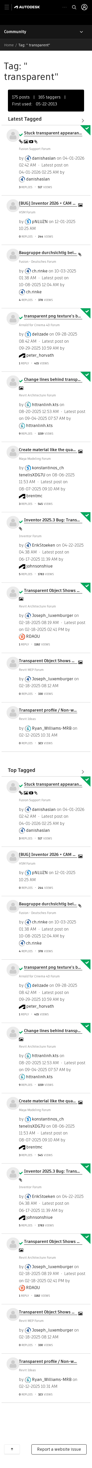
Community (15, 32)
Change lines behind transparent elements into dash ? (53, 379)
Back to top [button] (12, 1449)
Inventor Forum (30, 536)
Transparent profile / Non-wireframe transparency (48, 710)
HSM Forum (27, 212)
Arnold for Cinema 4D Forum (39, 325)
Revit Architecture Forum (37, 395)
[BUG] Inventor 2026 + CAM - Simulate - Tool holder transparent (48, 203)
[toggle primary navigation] (10, 7)
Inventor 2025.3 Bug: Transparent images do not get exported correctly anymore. (53, 520)
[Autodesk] (27, 7)
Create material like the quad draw (48, 450)
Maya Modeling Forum (35, 458)
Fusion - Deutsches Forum (37, 261)
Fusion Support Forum (35, 149)
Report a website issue (59, 1449)
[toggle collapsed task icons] (64, 7)
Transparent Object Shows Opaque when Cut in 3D (53, 590)
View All (46, 121)
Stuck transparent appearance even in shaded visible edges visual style (53, 133)
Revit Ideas (27, 719)
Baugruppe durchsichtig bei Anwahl (48, 253)
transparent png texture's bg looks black (53, 316)
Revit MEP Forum (31, 670)
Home (9, 45)
